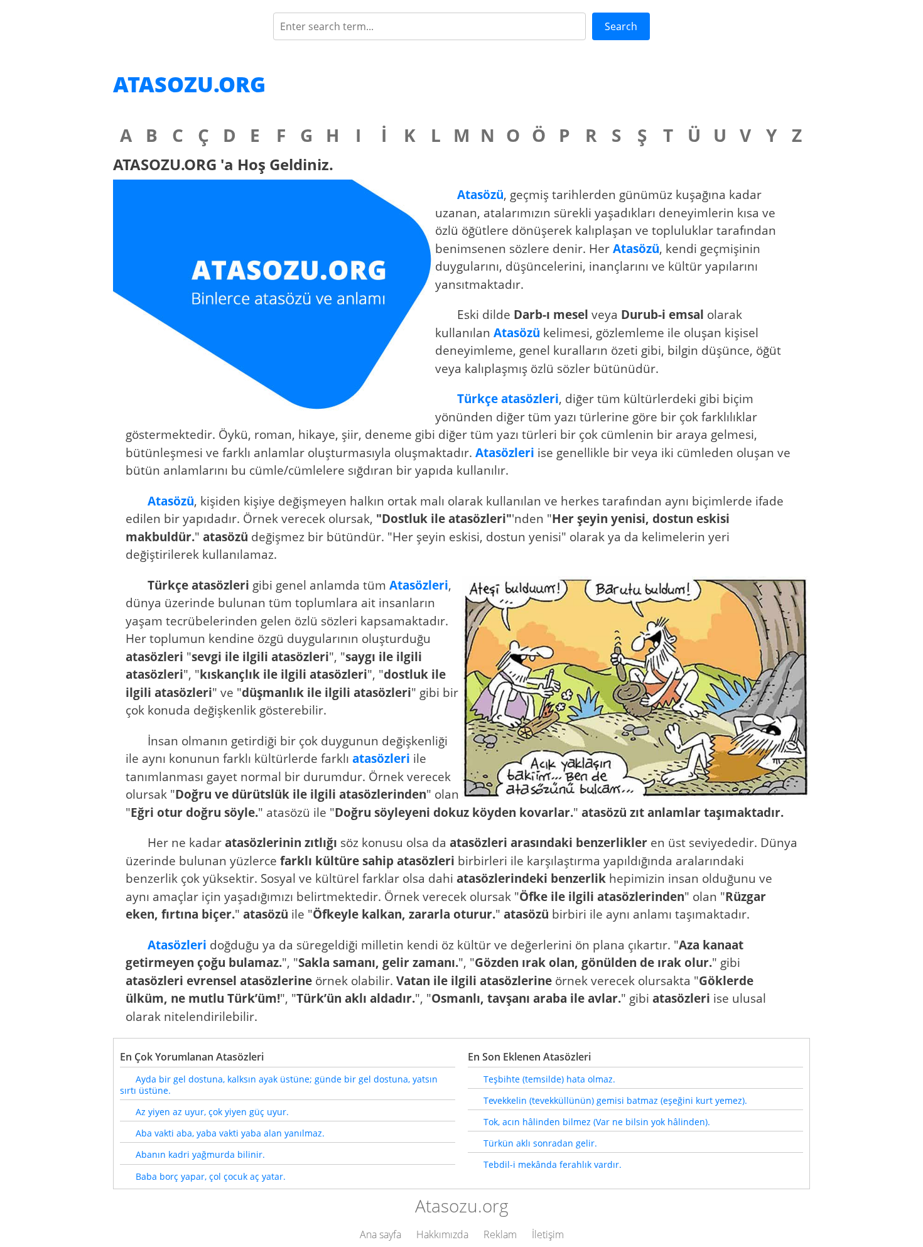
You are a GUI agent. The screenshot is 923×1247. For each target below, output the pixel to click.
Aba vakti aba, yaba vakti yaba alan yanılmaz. (230, 1133)
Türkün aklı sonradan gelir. (540, 1143)
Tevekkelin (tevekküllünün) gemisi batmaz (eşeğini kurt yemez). (615, 1100)
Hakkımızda (442, 1234)
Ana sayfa (380, 1234)
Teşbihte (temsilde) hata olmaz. (549, 1079)
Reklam (500, 1234)
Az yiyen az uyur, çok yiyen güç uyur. (212, 1112)
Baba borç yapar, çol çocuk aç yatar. (211, 1176)
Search (621, 26)
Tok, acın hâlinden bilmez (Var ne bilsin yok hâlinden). (596, 1122)
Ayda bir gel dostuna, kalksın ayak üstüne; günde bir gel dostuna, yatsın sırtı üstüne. (279, 1084)
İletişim (548, 1234)
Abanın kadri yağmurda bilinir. (200, 1154)
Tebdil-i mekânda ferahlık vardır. (552, 1164)
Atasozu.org (189, 84)
